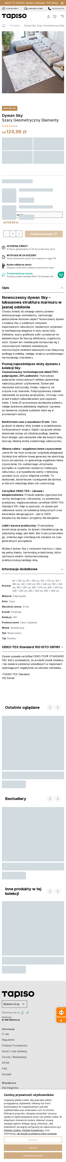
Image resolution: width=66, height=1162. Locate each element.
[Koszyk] (55, 16)
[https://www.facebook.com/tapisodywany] (23, 1013)
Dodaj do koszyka (41, 234)
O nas (5, 1034)
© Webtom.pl (11, 1020)
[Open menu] (62, 16)
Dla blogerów (10, 1087)
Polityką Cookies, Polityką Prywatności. (24, 1130)
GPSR (5, 1062)
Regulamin (8, 1039)
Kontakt (6, 1074)
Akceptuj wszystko (33, 1155)
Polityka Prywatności (14, 1045)
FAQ (4, 1068)
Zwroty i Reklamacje (14, 1057)
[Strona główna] (4, 26)
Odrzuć (33, 1147)
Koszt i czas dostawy (14, 1051)
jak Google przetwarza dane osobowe (37, 1133)
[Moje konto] (48, 16)
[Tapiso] (14, 16)
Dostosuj (33, 1139)
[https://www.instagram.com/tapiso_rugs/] (28, 1013)
